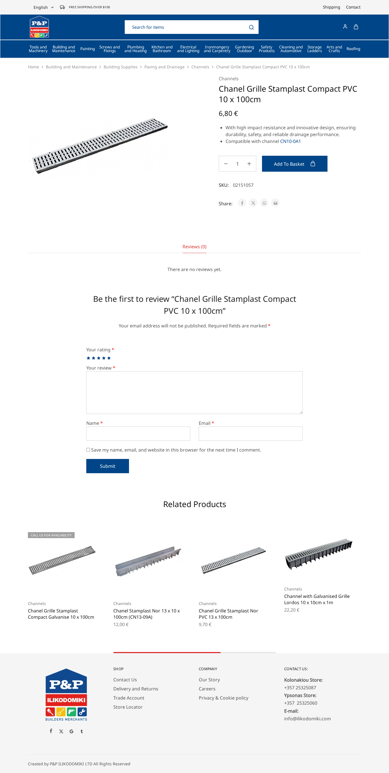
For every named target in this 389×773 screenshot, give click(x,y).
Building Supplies (121, 66)
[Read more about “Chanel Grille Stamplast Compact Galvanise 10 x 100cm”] (55, 586)
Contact (353, 7)
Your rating (100, 349)
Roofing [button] (353, 48)
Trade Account (128, 698)
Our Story (209, 679)
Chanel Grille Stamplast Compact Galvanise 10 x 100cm (61, 614)
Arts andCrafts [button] (334, 49)
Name (94, 423)
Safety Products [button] (267, 49)
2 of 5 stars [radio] (93, 358)
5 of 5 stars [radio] (109, 358)
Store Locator (128, 707)
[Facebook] (51, 731)
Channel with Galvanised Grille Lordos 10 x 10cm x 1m (317, 599)
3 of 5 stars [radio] (99, 358)
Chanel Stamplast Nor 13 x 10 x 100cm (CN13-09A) (146, 614)
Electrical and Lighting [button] (188, 49)
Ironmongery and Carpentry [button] (217, 49)
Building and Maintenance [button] (63, 49)
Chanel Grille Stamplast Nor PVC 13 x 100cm (228, 614)
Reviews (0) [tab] (194, 246)
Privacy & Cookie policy (223, 698)
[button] (140, 586)
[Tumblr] (82, 732)
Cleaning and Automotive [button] (291, 49)
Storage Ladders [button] (314, 49)
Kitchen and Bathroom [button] (162, 49)
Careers (207, 689)
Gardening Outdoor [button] (244, 49)
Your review (100, 368)
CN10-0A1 (290, 141)
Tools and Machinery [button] (38, 49)
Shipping (331, 7)
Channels (200, 66)
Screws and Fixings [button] (109, 49)
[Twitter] (61, 732)
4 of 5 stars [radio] (104, 358)
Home (33, 66)
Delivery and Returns (135, 689)
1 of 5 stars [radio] (88, 358)
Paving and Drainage (164, 66)
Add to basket (290, 164)
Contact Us (125, 679)
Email (206, 423)
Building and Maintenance (71, 66)
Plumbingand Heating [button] (135, 49)
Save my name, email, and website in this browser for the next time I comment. (176, 450)
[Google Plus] (71, 732)
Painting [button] (87, 48)
